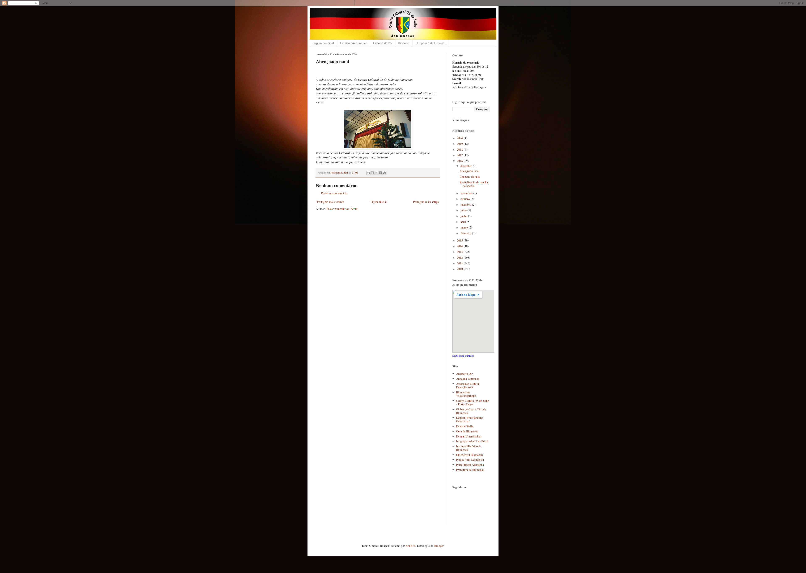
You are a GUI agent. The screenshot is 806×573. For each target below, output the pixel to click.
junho (464, 216)
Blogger (439, 546)
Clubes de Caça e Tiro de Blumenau (471, 411)
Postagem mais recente (330, 202)
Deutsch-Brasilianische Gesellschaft (469, 419)
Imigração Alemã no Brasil (472, 441)
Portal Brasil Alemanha (470, 465)
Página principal (323, 43)
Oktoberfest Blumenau (469, 455)
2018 (460, 149)
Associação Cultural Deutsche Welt (468, 385)
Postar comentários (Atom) (342, 209)
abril (464, 222)
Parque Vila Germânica (470, 460)
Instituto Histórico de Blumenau (468, 448)
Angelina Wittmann (467, 379)
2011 (460, 263)
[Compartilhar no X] (376, 173)
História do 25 (382, 43)
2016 (460, 161)
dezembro (467, 166)
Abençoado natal (469, 171)
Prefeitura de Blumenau (470, 470)
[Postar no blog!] (372, 173)
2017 (460, 155)
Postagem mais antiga (426, 202)
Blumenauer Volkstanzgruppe (466, 394)
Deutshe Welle (464, 426)
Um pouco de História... (431, 43)
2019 (460, 144)
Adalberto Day (465, 374)
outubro (466, 199)
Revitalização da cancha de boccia (474, 184)
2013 (460, 252)
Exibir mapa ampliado (463, 355)
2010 (460, 269)
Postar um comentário (334, 193)
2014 (460, 246)
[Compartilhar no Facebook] (380, 173)
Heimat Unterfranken (468, 436)
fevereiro (466, 233)
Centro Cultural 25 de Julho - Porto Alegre (472, 402)
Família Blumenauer (353, 43)
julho (464, 210)
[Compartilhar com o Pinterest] (384, 173)
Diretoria (403, 43)
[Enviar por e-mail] (368, 173)
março (465, 227)
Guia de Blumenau (467, 431)
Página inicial (378, 202)
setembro (466, 204)
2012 (460, 258)
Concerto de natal (470, 177)
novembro (467, 193)
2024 (460, 138)
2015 (460, 240)
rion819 (410, 546)
